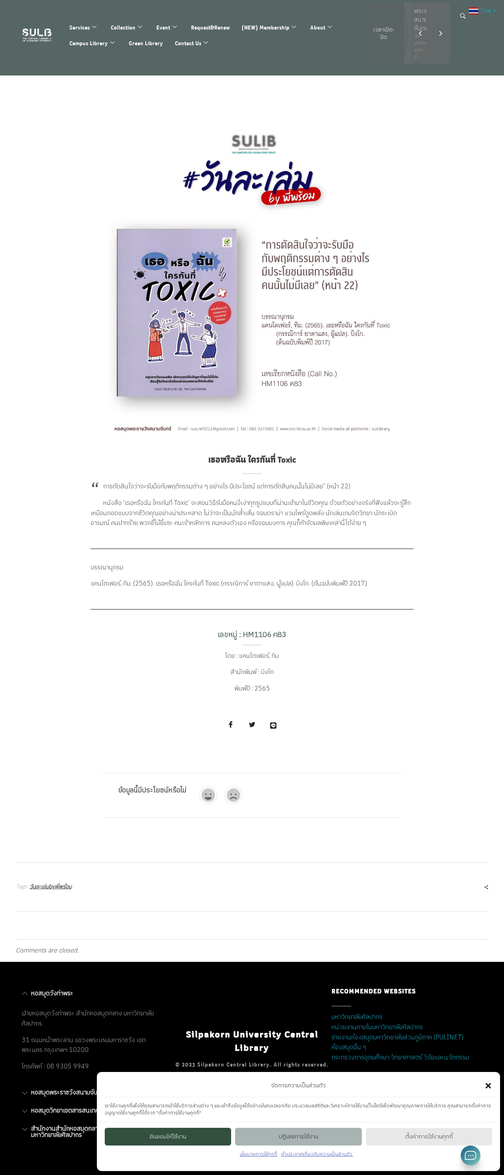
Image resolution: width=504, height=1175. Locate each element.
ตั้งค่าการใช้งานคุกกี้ (429, 1137)
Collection (123, 27)
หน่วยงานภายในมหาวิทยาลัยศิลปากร (377, 1027)
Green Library (146, 43)
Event (163, 27)
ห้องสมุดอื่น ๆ (349, 1047)
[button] (488, 1086)
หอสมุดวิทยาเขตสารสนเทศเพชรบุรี (75, 1110)
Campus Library (88, 43)
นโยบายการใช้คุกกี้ (258, 1154)
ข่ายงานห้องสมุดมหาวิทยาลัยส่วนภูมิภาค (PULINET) (397, 1037)
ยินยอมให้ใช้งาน (168, 1137)
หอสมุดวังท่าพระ (52, 993)
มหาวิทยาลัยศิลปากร (357, 1017)
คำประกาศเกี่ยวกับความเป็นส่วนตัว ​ (317, 1154)
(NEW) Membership (265, 27)
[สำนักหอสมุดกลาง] (40, 35)
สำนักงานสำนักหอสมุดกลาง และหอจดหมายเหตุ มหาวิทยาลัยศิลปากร (90, 1131)
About (317, 27)
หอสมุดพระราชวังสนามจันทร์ (67, 1092)
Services (79, 27)
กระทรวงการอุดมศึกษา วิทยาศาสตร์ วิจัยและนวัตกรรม (400, 1057)
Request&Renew (210, 27)
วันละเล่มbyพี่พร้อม (51, 886)
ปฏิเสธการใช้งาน (298, 1137)
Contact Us (188, 43)
